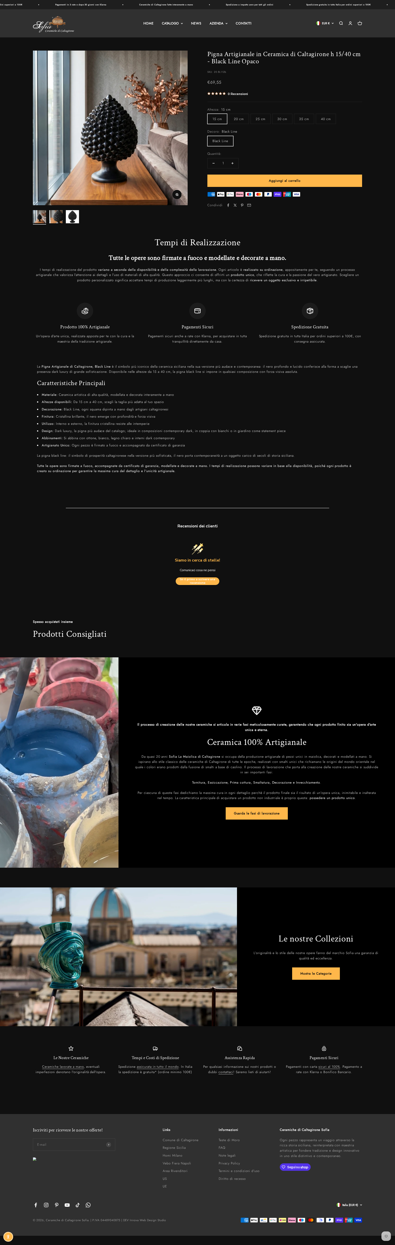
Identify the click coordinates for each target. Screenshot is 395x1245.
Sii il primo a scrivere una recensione (197, 581)
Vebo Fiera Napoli (177, 1163)
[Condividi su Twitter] (235, 205)
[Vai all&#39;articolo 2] (56, 217)
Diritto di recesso (232, 1178)
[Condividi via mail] (249, 205)
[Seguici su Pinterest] (56, 1205)
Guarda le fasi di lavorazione (257, 813)
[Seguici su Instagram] (46, 1205)
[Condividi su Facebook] (228, 205)
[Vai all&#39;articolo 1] (39, 217)
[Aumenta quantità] (232, 163)
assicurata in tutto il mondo (158, 1066)
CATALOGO (170, 23)
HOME (148, 23)
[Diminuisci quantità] (214, 163)
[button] (8, 1237)
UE (165, 1186)
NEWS (196, 23)
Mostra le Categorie (315, 973)
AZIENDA (216, 23)
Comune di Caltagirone (181, 1140)
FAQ (222, 1147)
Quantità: (214, 153)
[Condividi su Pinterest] (242, 205)
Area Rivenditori (175, 1171)
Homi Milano (172, 1155)
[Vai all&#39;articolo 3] (72, 217)
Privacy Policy (229, 1163)
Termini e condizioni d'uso (239, 1171)
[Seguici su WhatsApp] (88, 1205)
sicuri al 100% (329, 1066)
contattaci (226, 1072)
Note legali (227, 1155)
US (165, 1178)
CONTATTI (244, 23)
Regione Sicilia (174, 1147)
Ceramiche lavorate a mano (63, 1066)
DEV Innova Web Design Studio (144, 1220)
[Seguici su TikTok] (77, 1205)
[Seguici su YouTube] (67, 1205)
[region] (197, 323)
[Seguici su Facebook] (35, 1205)
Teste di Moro (229, 1140)
